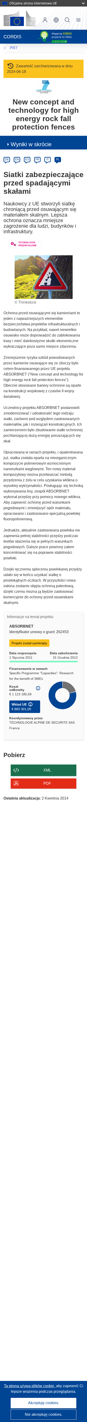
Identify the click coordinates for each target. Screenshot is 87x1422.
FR (37, 159)
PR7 (13, 48)
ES (27, 159)
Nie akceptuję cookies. (43, 1414)
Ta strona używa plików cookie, (30, 1386)
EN (17, 159)
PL (58, 159)
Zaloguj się (45, 20)
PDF (47, 783)
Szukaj (67, 20)
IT (47, 159)
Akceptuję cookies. (43, 1403)
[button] (56, 20)
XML (47, 770)
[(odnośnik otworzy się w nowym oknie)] (19, 18)
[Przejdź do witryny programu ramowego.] (43, 87)
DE (7, 159)
